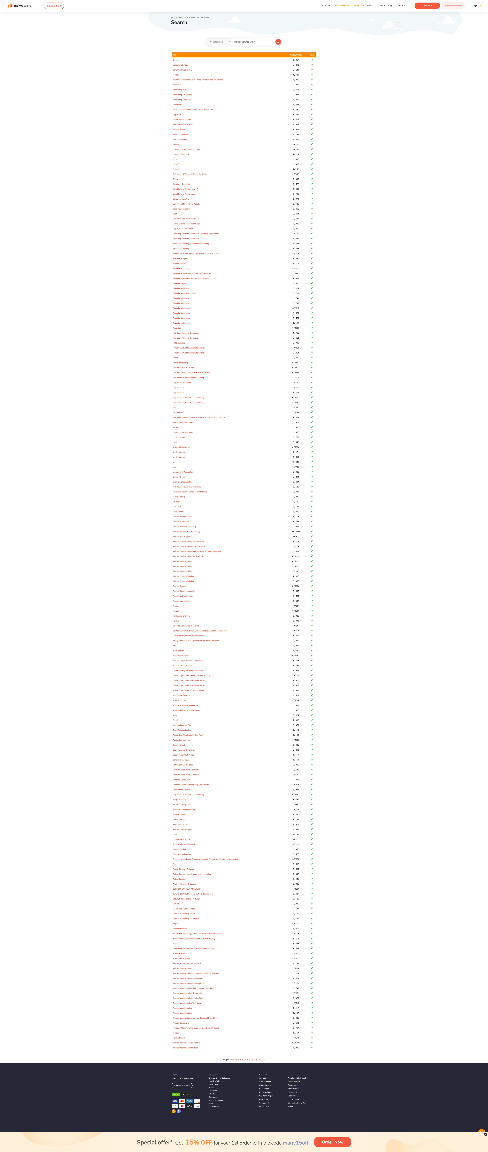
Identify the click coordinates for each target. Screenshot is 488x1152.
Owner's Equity (179, 819)
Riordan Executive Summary (184, 526)
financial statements (181, 789)
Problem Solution (180, 953)
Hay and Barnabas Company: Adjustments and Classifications (199, 417)
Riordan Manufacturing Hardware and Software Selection (197, 551)
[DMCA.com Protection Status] (188, 1095)
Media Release (179, 452)
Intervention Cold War (182, 725)
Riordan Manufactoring (182, 968)
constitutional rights (181, 760)
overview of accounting (182, 482)
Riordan (176, 75)
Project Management (181, 958)
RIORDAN (177, 507)
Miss (175, 943)
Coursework (264, 1103)
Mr (174, 462)
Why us (212, 1094)
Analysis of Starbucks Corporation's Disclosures (193, 109)
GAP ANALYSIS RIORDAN (183, 368)
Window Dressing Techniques (185, 705)
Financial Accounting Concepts (186, 770)
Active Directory (179, 879)
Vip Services (214, 1106)
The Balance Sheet (180, 655)
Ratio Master (178, 512)
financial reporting (180, 363)
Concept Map (293, 1099)
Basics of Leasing (180, 134)
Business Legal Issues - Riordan (186, 149)
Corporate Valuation (181, 199)
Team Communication (182, 730)
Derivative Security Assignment (186, 219)
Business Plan (265, 1092)
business (176, 169)
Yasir (175, 715)
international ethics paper (183, 422)
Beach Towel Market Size (183, 755)
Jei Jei (175, 427)
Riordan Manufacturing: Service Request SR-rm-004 (195, 1018)
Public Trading (179, 497)
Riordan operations (181, 601)
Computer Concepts (181, 184)
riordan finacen (179, 1038)
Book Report (264, 1088)
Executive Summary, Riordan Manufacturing (191, 243)
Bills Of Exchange (180, 139)
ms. (174, 467)
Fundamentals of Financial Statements (189, 348)
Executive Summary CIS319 (184, 914)
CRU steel (177, 904)
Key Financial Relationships (184, 809)
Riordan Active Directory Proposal (187, 963)
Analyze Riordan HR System (184, 884)
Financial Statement (181, 288)
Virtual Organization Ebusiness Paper (188, 690)
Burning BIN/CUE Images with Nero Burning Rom (193, 894)
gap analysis (178, 412)
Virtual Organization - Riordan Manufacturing (191, 675)
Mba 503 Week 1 (180, 814)
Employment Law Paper (183, 229)
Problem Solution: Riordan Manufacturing (190, 492)
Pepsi (175, 720)
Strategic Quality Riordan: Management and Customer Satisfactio (200, 631)
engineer (176, 924)
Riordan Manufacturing (182, 561)
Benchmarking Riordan (182, 70)
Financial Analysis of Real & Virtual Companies (192, 273)
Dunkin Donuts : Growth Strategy (186, 224)
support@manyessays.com (183, 1078)
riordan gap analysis (181, 616)
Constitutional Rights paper (184, 194)
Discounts (380, 5)
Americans (177, 104)
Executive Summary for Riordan (186, 919)
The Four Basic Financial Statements (188, 660)
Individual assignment (182, 804)
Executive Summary (181, 248)
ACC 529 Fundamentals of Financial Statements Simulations (198, 80)
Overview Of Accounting (183, 472)
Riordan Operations (181, 1023)
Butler (175, 159)
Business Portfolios (181, 154)
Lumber (176, 442)
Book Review (293, 1088)
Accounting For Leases (182, 95)
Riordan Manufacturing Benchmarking (188, 541)
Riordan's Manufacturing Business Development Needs (196, 1028)
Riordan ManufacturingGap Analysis (188, 556)
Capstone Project (266, 1096)
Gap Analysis (178, 387)
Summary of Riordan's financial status (188, 636)
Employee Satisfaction (182, 854)
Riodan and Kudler (180, 824)
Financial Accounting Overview (186, 775)
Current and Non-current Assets (186, 204)
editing (290, 1106)
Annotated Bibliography (297, 1078)
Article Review (294, 1081)
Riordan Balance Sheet (182, 516)
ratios (175, 834)
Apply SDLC (178, 114)
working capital (179, 849)
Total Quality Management (184, 844)
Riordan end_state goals (183, 596)
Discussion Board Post (297, 1103)
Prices (370, 5)
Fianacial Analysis (180, 258)
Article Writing (265, 1085)
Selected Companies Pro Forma (186, 626)
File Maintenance (180, 928)
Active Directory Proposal (183, 869)
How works (214, 1081)
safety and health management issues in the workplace (196, 641)
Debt (175, 214)
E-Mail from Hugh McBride (184, 909)
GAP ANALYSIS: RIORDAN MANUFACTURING (192, 373)
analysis (262, 1078)
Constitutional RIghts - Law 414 (186, 189)
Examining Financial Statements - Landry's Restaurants (196, 234)
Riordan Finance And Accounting (186, 531)
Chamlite (176, 179)
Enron (175, 60)
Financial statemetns (181, 323)
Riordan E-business (181, 521)
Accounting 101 (179, 90)
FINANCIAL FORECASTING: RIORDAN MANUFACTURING (196, 253)
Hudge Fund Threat (181, 799)
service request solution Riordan (186, 1043)
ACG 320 (177, 85)
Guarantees (213, 1097)
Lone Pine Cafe (179, 437)
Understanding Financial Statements (188, 670)
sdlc (174, 646)
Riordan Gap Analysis (182, 536)
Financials (177, 328)
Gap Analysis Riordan (182, 382)
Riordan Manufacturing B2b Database (188, 983)
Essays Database (343, 5)
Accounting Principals (182, 100)
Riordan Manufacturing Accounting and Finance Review (196, 973)
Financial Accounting (181, 268)
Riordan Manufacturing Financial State (189, 546)
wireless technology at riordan (185, 1048)
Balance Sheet (179, 129)
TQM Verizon (178, 651)
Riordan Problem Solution (183, 576)
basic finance (178, 164)
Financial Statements (181, 298)
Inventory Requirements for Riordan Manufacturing (194, 938)
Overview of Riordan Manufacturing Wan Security (193, 948)
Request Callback (54, 6)
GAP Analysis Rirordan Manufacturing (188, 377)
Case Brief (292, 1096)
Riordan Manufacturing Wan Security (188, 1003)
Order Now (359, 5)
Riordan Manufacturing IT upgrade (187, 993)
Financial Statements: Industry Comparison (191, 785)
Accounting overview (181, 740)
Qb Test (176, 502)
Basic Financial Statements (184, 750)
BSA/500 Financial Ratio (183, 124)
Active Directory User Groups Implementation (192, 874)
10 (257, 1059)
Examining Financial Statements (186, 239)
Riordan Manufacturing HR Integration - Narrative (193, 988)
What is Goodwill (180, 700)
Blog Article (293, 1085)
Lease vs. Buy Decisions (183, 432)
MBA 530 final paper (181, 447)
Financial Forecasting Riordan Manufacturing (191, 278)
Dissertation (264, 1106)
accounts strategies (181, 65)
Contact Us (400, 5)
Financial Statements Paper (184, 293)
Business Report (294, 1092)
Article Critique (265, 1081)
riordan (176, 621)
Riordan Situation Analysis (184, 591)
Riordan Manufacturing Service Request (189, 998)
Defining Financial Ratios (183, 765)
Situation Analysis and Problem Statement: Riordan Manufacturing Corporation (205, 859)
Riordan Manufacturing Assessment (188, 978)
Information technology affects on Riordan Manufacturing (197, 933)
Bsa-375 (176, 144)
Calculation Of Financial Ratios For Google (190, 174)
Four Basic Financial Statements (186, 333)
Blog (390, 5)
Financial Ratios (179, 283)
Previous (235, 1059)
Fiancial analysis (179, 263)
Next (261, 1059)
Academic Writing (216, 1100)
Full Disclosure (179, 343)
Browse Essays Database (219, 1078)
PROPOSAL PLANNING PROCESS (187, 487)
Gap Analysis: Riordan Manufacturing (188, 397)
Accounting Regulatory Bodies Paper (188, 735)
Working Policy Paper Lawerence (186, 710)
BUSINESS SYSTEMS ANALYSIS (186, 889)
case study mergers (181, 209)
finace (175, 358)
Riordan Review (179, 586)
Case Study (264, 1099)
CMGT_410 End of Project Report (186, 899)
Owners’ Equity (179, 477)
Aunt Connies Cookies (182, 119)
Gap (174, 407)
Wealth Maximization (181, 695)
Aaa (174, 864)
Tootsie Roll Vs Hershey (183, 665)
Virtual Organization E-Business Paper (189, 680)
